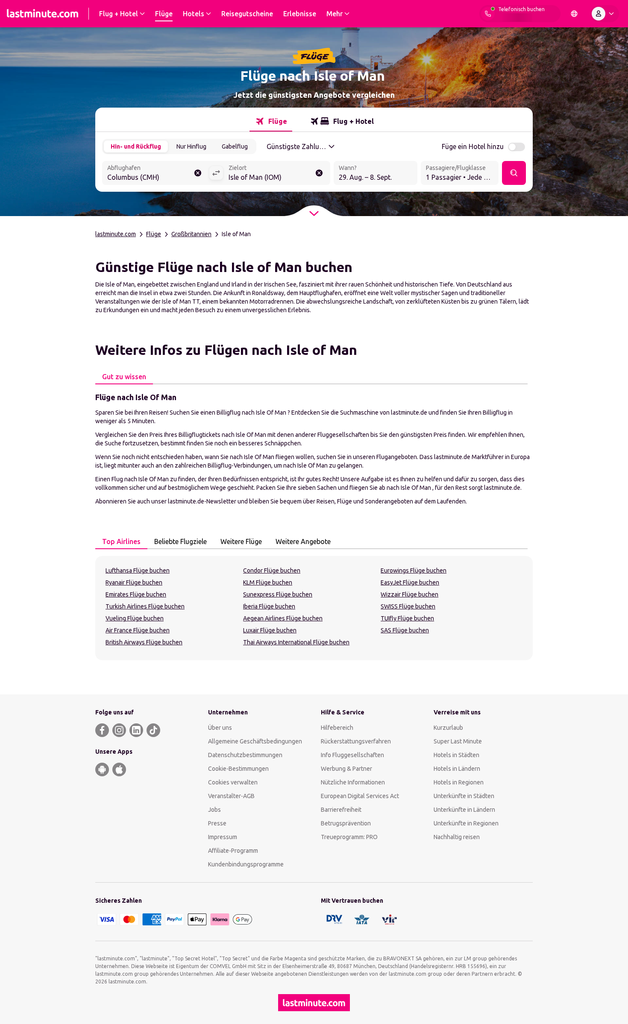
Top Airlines (121, 541)
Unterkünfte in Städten (464, 796)
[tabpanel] (314, 448)
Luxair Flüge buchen (269, 630)
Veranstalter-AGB (231, 796)
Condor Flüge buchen (271, 570)
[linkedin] (136, 730)
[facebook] (102, 730)
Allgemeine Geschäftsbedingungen (255, 741)
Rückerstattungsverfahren (356, 741)
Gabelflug (235, 146)
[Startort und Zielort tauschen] (216, 173)
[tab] (271, 121)
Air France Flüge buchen (138, 630)
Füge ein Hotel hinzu (473, 146)
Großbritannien (191, 234)
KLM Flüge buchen (267, 582)
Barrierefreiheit (341, 809)
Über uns (220, 727)
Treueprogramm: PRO (349, 837)
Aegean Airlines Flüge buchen (283, 618)
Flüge (153, 234)
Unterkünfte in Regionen (466, 823)
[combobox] (155, 174)
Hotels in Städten (456, 755)
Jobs (214, 809)
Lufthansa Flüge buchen (138, 570)
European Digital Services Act (360, 796)
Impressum (222, 837)
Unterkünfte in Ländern (464, 809)
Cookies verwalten (233, 782)
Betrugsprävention (346, 823)
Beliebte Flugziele (180, 541)
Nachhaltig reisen (457, 837)
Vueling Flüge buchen (135, 618)
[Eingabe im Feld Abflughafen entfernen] (197, 173)
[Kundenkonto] (604, 13)
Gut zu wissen (124, 376)
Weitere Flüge (241, 541)
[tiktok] (153, 730)
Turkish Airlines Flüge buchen (145, 606)
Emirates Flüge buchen (136, 594)
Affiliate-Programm (233, 850)
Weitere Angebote (303, 541)
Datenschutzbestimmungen (245, 755)
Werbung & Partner (346, 768)
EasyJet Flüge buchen (410, 582)
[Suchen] (514, 173)
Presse (217, 823)
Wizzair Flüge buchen (409, 594)
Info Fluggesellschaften (352, 755)
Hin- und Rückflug (136, 146)
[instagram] (119, 730)
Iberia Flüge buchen (269, 606)
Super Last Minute (458, 741)
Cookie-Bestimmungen (238, 768)
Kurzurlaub (448, 727)
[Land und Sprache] (574, 13)
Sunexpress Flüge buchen (277, 594)
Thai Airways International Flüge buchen (296, 642)
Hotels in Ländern (457, 768)
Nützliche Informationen (353, 782)
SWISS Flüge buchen (408, 606)
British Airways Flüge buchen (144, 642)
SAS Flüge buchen (405, 630)
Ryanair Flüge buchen (134, 582)
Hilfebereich (337, 727)
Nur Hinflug (191, 146)
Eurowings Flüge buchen (413, 570)
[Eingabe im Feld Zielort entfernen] (319, 173)
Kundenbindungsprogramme (246, 864)
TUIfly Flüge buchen (407, 618)
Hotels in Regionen (459, 782)
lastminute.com (115, 234)
